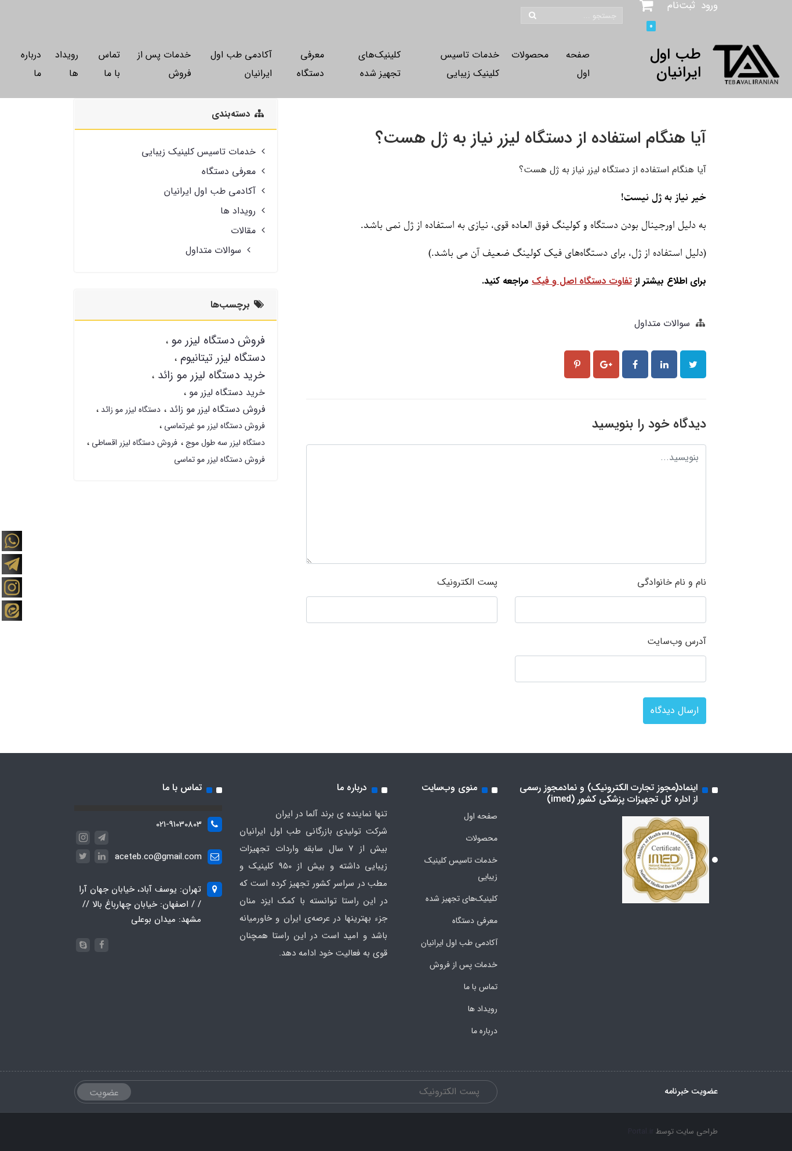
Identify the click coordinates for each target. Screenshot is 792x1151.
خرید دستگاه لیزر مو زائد (209, 375)
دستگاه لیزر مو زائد (130, 409)
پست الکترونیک (467, 582)
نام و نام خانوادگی (671, 582)
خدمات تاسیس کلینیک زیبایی (470, 64)
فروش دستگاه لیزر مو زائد (215, 409)
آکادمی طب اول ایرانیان (241, 64)
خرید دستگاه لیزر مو (225, 392)
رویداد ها (66, 64)
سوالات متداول (662, 323)
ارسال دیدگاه (675, 710)
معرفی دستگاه (310, 64)
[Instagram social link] (11, 540)
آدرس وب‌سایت (676, 641)
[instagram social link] (11, 587)
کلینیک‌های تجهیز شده (379, 64)
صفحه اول (578, 64)
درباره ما (31, 64)
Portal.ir (640, 1131)
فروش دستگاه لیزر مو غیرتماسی (213, 425)
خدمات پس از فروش (164, 64)
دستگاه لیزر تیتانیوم (221, 358)
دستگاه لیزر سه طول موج (224, 442)
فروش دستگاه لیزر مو (216, 340)
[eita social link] (11, 610)
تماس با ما (109, 64)
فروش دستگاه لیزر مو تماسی (219, 459)
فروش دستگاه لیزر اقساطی (133, 442)
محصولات (529, 55)
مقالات (243, 230)
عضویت (104, 1092)
